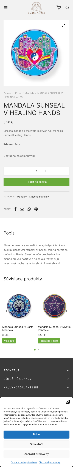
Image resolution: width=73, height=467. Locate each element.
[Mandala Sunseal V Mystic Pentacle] (54, 306)
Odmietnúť (36, 444)
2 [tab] (38, 349)
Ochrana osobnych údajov (24, 462)
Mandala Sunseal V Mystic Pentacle (54, 328)
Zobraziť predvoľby (36, 454)
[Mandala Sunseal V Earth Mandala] (18, 306)
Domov (7, 93)
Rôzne (18, 93)
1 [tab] (35, 350)
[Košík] (59, 8)
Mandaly (29, 93)
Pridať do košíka (37, 181)
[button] (67, 401)
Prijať (36, 434)
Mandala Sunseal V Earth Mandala (17, 328)
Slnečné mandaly (39, 196)
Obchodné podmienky (49, 462)
